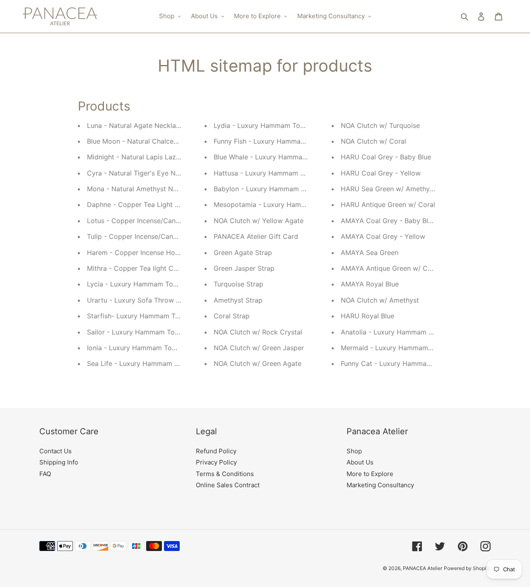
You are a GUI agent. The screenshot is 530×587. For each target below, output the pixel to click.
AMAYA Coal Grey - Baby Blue (388, 221)
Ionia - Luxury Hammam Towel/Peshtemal (152, 348)
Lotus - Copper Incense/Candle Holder (147, 221)
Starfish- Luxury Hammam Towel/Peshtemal (156, 316)
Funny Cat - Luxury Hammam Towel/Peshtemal (414, 363)
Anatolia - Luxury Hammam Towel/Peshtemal (411, 332)
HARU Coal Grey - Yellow (381, 173)
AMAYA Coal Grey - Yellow (383, 236)
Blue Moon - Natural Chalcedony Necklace (153, 141)
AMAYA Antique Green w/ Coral (390, 268)
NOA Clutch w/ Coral (373, 141)
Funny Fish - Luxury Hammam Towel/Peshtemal (288, 141)
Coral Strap (232, 316)
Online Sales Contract (228, 485)
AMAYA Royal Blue (370, 284)
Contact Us (55, 451)
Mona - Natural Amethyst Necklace (142, 189)
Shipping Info (58, 462)
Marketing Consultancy (380, 485)
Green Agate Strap (243, 252)
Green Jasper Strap (244, 268)
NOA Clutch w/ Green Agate (257, 363)
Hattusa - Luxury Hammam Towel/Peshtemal (284, 173)
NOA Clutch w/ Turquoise (380, 125)
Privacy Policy (216, 462)
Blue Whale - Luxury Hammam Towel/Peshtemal (289, 157)
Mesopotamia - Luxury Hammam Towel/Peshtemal (293, 204)
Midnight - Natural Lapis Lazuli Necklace (150, 157)
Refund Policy (216, 451)
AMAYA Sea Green (369, 252)
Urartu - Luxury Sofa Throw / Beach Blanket (156, 300)
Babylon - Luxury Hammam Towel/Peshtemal (284, 189)
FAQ (45, 474)
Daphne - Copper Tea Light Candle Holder (153, 204)
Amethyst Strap (238, 300)
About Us (360, 462)
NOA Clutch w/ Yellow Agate (259, 221)
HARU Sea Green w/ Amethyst (388, 189)
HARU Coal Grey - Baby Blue (386, 157)
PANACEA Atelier (422, 568)
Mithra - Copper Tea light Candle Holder (150, 268)
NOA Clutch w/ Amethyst (380, 300)
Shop (354, 451)
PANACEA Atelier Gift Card (256, 236)
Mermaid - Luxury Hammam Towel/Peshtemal (412, 348)
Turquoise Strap (238, 284)
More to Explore (370, 474)
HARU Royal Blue (367, 316)
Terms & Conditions (225, 474)
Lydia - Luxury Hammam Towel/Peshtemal (280, 125)
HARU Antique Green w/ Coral (388, 204)
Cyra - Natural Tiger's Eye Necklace (143, 173)
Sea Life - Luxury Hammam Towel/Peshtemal (157, 363)
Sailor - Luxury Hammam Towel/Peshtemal (153, 332)
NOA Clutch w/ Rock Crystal (258, 332)
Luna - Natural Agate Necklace (135, 125)
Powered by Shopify (467, 568)
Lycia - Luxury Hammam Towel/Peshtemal (153, 284)
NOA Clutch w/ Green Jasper (259, 348)
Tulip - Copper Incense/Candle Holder (146, 236)
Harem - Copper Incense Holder (137, 252)
